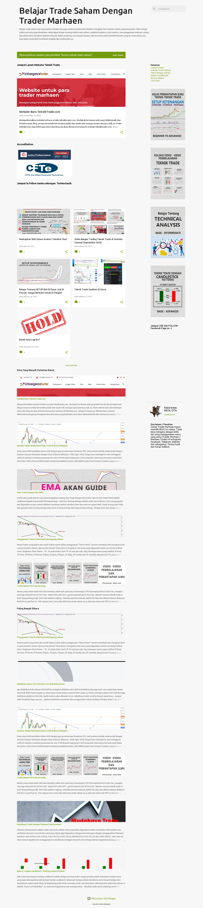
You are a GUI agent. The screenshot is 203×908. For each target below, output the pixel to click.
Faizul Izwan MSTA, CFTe (170, 409)
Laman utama (157, 67)
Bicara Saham (157, 78)
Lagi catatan (71, 365)
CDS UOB (155, 80)
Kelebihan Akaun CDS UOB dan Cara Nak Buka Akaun (41, 684)
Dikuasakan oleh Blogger (103, 898)
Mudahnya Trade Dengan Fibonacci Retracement (39, 824)
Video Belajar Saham (160, 73)
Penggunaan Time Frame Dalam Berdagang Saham (40, 539)
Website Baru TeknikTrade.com (31, 399)
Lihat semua (118, 55)
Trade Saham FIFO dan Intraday (31, 586)
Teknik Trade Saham (161, 70)
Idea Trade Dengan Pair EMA (30, 492)
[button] (121, 132)
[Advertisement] (136, 101)
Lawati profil (169, 414)
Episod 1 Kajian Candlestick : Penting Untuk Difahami (41, 871)
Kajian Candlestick (159, 75)
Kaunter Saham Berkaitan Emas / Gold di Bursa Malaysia (42, 446)
